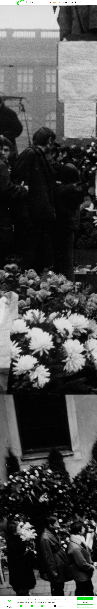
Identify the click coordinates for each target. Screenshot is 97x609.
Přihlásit (71, 2)
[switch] (32, 606)
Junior (54, 2)
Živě (50, 2)
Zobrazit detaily (61, 606)
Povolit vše (85, 598)
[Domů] (21, 2)
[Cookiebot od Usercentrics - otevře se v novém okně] (9, 607)
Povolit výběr (85, 602)
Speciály (65, 2)
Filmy (59, 2)
